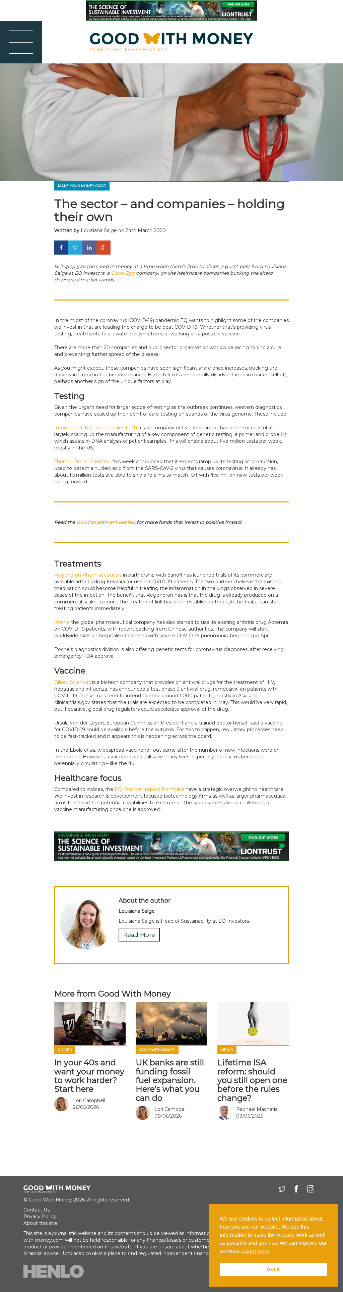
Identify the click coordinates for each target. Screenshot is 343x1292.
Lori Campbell (89, 1100)
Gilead (61, 682)
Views (227, 1050)
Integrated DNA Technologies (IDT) (95, 428)
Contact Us (36, 1210)
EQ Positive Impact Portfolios (149, 789)
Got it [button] (273, 1269)
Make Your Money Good (82, 186)
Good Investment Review (105, 522)
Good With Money (157, 1050)
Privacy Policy (39, 1217)
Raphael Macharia (257, 1109)
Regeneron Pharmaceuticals (88, 575)
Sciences (80, 682)
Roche (62, 622)
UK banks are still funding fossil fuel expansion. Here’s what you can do (170, 1080)
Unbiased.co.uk (80, 1253)
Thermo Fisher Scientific (83, 462)
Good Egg (123, 273)
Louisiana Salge (99, 230)
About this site (40, 1223)
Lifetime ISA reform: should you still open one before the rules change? (252, 1080)
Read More (139, 934)
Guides (65, 1050)
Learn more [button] (255, 1251)
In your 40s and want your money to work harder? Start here (89, 1076)
